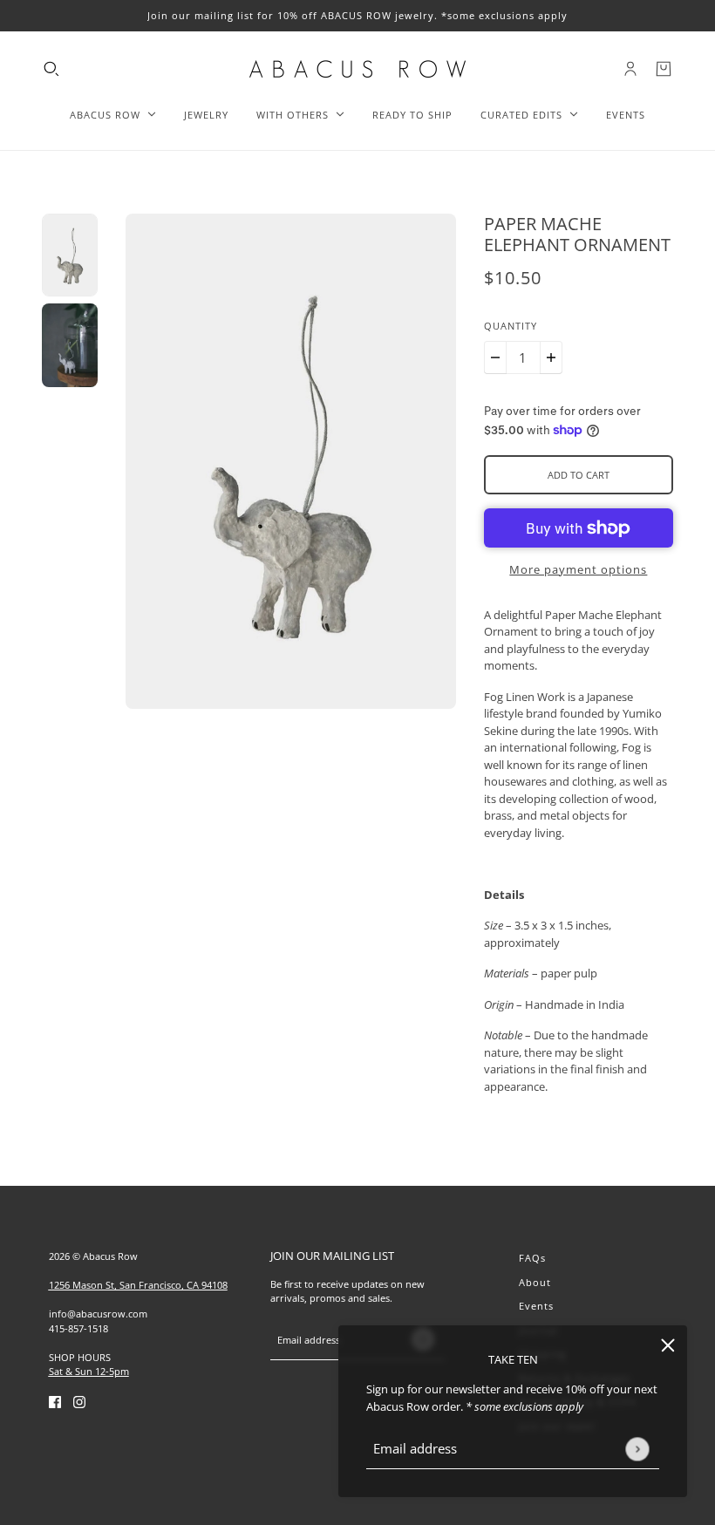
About (535, 1282)
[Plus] (551, 357)
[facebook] (55, 1402)
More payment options (578, 569)
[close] (668, 1344)
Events (536, 1305)
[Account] (630, 68)
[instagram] (79, 1402)
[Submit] (637, 1448)
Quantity (510, 325)
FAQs (532, 1257)
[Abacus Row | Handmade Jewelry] (357, 69)
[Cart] (663, 68)
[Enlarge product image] (291, 461)
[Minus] (495, 357)
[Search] (51, 68)
